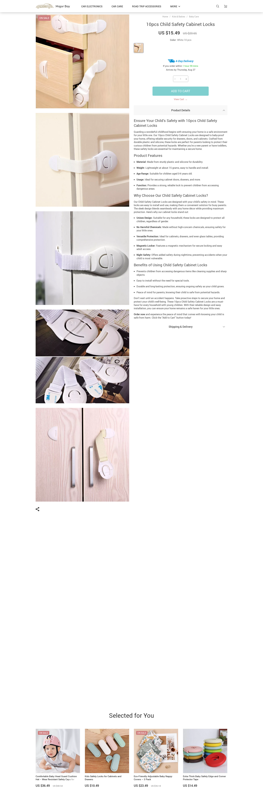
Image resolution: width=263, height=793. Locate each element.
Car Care (117, 6)
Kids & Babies (178, 16)
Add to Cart (180, 91)
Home (165, 16)
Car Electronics (91, 6)
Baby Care (194, 16)
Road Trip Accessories (146, 6)
